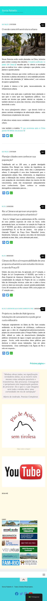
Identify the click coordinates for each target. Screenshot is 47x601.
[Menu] (44, 3)
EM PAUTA (5, 24)
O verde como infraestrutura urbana (19, 29)
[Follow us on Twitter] (21, 594)
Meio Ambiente (24, 308)
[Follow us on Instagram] (26, 594)
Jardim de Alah (12, 308)
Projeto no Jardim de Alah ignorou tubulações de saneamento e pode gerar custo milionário (21, 316)
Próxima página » (37, 363)
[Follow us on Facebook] (17, 594)
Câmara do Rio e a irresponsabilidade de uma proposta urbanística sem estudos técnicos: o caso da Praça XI (23, 264)
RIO (32, 308)
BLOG (4, 206)
